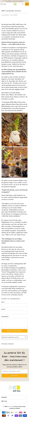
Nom (3, 302)
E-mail (3, 309)
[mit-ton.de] (14, 4)
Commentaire (5, 316)
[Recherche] (23, 4)
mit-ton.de (10, 406)
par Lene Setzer (5, 15)
